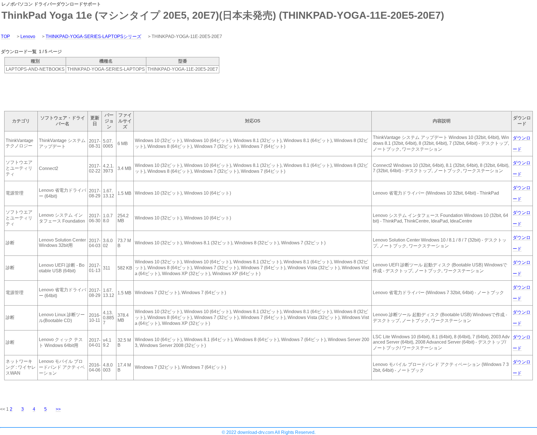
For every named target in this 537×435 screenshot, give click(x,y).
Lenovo (27, 36)
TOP (5, 36)
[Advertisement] (102, 91)
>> (58, 409)
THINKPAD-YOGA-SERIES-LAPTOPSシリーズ (93, 36)
